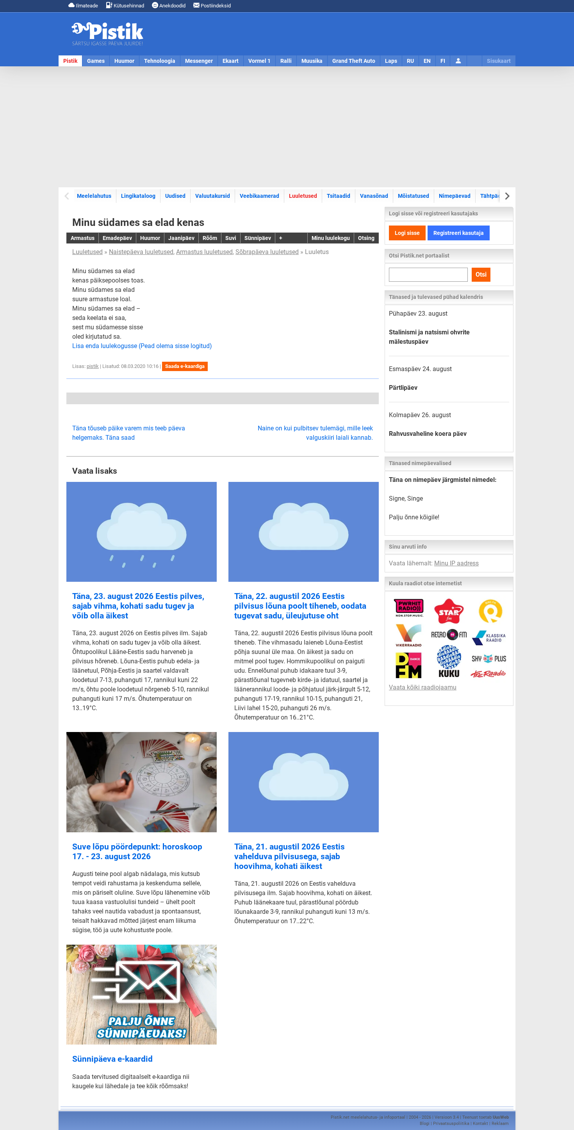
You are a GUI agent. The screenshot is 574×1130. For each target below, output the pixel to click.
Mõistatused (413, 196)
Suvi (230, 238)
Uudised (175, 196)
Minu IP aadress (456, 563)
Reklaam (500, 1123)
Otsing (366, 238)
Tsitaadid (338, 196)
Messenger (199, 61)
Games (96, 61)
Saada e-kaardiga (185, 366)
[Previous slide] (67, 196)
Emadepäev (117, 238)
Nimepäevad (455, 196)
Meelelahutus (94, 196)
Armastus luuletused (204, 252)
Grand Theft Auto (353, 61)
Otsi (481, 274)
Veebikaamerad (259, 196)
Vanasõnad (374, 196)
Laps (391, 61)
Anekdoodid (171, 6)
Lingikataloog (138, 196)
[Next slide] (506, 196)
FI (442, 61)
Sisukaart (499, 61)
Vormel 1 (259, 61)
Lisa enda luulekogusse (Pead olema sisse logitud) (142, 346)
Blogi (425, 1123)
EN (427, 61)
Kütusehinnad (128, 6)
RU (410, 61)
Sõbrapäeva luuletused (267, 252)
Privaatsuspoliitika (451, 1123)
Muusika (312, 61)
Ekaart (231, 61)
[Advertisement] (287, 126)
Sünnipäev (257, 238)
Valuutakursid (212, 196)
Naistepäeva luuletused (141, 252)
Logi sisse (407, 233)
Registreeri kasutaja (458, 233)
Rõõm (210, 238)
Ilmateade (86, 6)
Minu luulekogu (331, 238)
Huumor (124, 61)
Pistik (70, 61)
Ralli (286, 61)
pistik (93, 366)
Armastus (82, 238)
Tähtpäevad (495, 196)
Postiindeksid (215, 6)
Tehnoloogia (159, 61)
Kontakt (480, 1123)
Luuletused (303, 196)
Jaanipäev (181, 238)
